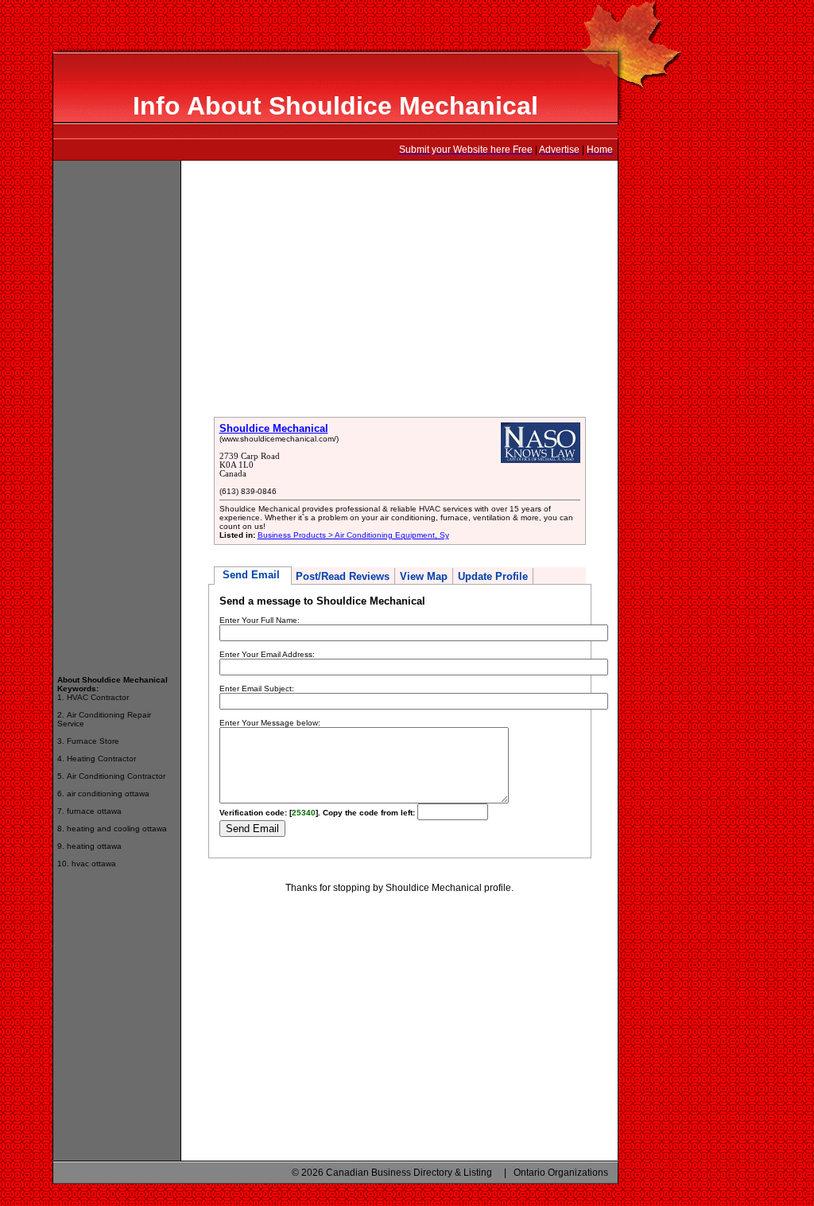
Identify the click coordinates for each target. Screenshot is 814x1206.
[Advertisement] (116, 410)
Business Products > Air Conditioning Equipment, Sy (353, 535)
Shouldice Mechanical (273, 428)
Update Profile (493, 576)
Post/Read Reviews (343, 576)
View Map (424, 576)
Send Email (252, 575)
